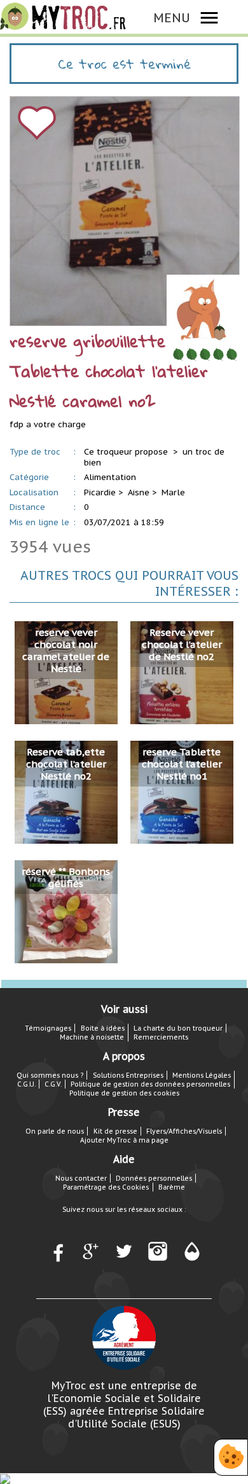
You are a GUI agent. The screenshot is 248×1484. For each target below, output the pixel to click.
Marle (173, 492)
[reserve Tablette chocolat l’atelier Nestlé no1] (181, 791)
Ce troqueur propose (127, 451)
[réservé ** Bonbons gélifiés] (66, 910)
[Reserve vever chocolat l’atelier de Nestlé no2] (181, 671)
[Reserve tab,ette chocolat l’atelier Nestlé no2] (66, 791)
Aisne (138, 492)
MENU (171, 17)
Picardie (100, 492)
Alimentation (110, 477)
